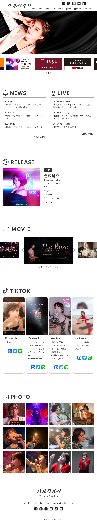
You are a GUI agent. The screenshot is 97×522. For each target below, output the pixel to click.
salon (78, 9)
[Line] (20, 351)
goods (68, 9)
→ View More (37, 137)
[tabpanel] (48, 64)
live (53, 9)
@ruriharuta (11, 338)
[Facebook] (10, 351)
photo (60, 9)
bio (40, 9)
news (34, 9)
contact (87, 9)
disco (47, 9)
